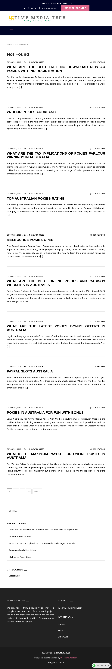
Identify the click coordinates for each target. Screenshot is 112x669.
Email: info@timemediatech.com (58, 3)
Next (36, 491)
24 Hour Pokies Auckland (31, 112)
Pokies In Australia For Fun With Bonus (45, 412)
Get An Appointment (75, 8)
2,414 (28, 491)
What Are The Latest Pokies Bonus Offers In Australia (56, 328)
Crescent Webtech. (69, 658)
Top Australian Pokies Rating (35, 198)
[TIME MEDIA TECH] (37, 18)
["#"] (24, 8)
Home (9, 44)
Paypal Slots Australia (30, 371)
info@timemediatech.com (70, 608)
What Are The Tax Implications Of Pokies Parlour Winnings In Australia (56, 155)
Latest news (14, 575)
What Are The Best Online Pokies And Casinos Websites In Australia (56, 283)
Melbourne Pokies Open (30, 240)
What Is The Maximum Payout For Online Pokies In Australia (56, 456)
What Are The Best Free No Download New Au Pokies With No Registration (56, 69)
